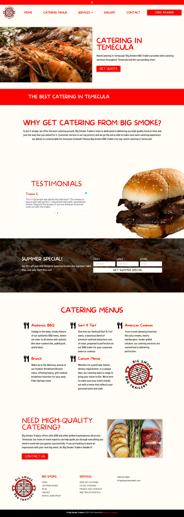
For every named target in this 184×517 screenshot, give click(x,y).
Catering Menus (55, 12)
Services (84, 12)
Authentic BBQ (42, 325)
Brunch (36, 358)
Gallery (109, 12)
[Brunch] (26, 359)
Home (28, 12)
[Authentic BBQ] (26, 325)
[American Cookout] (120, 325)
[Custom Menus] (73, 359)
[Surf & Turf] (73, 325)
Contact (133, 12)
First (96, 259)
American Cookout (139, 325)
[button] (55, 213)
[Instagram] (92, 2)
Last (120, 259)
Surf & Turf (87, 325)
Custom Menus (89, 358)
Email (144, 259)
